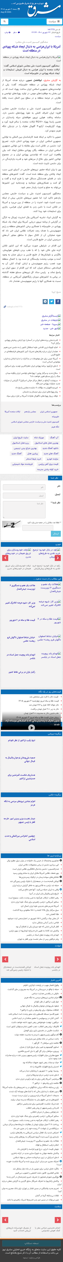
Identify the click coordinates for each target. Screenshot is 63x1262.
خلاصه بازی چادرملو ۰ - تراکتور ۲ (46, 1083)
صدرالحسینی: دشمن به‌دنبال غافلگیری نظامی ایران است (35, 869)
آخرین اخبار (56, 980)
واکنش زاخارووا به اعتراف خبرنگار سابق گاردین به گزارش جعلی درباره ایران (31, 1183)
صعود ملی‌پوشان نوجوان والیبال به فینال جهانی (20, 759)
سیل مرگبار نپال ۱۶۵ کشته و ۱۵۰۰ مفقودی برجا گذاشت (36, 910)
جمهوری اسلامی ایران (48, 411)
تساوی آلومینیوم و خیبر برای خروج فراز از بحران (39, 1047)
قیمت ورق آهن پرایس (48, 464)
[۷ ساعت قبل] (48, 643)
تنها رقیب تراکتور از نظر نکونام (21, 740)
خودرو (58, 544)
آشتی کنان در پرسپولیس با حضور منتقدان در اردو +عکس (35, 1018)
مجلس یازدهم (30, 411)
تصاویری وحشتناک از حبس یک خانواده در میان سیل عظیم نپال (33, 860)
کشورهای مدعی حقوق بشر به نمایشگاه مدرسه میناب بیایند (35, 1099)
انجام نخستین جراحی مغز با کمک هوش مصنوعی (47, 1229)
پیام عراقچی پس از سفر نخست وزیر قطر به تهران (38, 939)
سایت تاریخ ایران (20, 437)
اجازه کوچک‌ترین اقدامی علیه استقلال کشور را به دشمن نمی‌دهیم (31, 347)
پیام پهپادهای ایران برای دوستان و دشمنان (40, 391)
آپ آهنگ (54, 437)
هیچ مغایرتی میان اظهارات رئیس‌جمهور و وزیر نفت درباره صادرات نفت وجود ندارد (33, 1057)
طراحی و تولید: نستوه (31, 1257)
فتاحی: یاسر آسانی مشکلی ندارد (45, 922)
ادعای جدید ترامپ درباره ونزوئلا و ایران (42, 1075)
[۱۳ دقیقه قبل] (48, 746)
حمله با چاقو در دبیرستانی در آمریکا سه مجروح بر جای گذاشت (33, 989)
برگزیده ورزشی (54, 734)
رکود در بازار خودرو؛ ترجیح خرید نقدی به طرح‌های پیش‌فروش (46, 567)
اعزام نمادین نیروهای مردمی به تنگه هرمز (19, 803)
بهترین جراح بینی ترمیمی (25, 448)
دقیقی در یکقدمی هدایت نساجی (45, 993)
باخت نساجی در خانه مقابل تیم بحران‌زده (42, 1038)
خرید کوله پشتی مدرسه (47, 469)
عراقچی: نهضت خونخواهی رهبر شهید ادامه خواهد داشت (35, 1022)
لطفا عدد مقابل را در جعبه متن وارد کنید (44, 522)
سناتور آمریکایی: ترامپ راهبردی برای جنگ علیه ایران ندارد (35, 902)
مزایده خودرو (52, 459)
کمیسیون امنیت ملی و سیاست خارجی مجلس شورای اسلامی (35, 421)
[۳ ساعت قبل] (48, 591)
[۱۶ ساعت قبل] (46, 1217)
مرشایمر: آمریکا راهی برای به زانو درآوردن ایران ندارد (37, 1079)
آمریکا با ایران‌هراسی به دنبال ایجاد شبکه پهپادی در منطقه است (31, 48)
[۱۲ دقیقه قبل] (48, 806)
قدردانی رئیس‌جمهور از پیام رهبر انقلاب (42, 1108)
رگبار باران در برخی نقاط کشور (21, 672)
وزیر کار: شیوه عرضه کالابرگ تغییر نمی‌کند (20, 604)
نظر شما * (55, 503)
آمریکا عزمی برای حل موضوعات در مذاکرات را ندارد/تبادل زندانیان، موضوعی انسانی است (31, 360)
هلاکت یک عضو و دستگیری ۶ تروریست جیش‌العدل (22, 587)
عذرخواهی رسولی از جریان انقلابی (45, 1112)
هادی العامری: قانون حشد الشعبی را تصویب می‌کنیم (37, 1173)
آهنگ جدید (16, 453)
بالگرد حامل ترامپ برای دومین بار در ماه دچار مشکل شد (36, 1168)
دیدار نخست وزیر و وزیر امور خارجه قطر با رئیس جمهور (19, 820)
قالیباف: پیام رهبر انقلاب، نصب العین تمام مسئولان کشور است (32, 1026)
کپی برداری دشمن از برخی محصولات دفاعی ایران (38, 864)
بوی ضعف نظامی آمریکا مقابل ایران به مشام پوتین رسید (36, 873)
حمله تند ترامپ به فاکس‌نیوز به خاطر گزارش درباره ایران (35, 885)
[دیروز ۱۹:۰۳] (48, 824)
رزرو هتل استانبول (20, 443)
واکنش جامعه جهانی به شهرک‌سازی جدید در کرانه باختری (35, 1153)
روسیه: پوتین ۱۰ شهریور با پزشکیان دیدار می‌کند (39, 1070)
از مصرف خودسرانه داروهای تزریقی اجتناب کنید (18, 1229)
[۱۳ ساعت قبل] (48, 677)
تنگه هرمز (55, 426)
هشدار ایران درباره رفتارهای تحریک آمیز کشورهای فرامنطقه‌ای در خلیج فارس (32, 353)
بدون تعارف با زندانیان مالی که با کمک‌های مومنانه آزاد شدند (32, 723)
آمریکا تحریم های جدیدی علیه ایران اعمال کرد (40, 906)
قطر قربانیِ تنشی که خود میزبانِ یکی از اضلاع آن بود (37, 926)
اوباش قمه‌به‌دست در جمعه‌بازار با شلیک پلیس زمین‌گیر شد (34, 881)
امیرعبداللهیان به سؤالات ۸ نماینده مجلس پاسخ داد (36, 387)
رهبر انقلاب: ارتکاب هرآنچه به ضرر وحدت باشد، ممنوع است (33, 897)
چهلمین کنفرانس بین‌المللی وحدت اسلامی (20, 837)
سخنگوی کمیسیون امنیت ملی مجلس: (31, 42)
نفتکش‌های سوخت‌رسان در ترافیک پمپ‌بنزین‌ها (39, 877)
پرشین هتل (32, 453)
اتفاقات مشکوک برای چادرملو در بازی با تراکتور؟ (39, 1010)
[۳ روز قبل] (46, 555)
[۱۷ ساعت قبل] (17, 1217)
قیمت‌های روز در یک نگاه (49, 692)
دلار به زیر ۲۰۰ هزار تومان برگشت (45, 709)
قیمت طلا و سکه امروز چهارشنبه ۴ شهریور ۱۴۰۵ (38, 701)
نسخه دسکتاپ (31, 1243)
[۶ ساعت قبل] (48, 608)
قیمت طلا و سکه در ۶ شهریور (22, 620)
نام (58, 486)
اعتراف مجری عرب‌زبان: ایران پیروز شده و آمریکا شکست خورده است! (34, 1163)
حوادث (58, 946)
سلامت (58, 1206)
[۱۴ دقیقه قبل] (48, 763)
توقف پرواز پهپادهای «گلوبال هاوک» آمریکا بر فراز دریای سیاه (32, 396)
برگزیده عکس (55, 794)
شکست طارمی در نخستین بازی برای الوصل (41, 1030)
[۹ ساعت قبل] (48, 660)
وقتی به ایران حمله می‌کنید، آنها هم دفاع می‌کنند (38, 889)
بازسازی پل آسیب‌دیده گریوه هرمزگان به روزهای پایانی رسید (34, 1136)
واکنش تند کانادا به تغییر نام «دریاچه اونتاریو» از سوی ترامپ (34, 930)
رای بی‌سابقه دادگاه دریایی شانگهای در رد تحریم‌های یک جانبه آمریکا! (30, 1087)
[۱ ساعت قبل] (48, 780)
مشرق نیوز (37, 8)
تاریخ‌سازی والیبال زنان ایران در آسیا (44, 893)
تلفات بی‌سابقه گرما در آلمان (47, 1195)
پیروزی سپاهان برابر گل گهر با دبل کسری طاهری (38, 1051)
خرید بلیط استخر (33, 459)
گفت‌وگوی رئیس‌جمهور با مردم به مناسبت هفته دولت (36, 1034)
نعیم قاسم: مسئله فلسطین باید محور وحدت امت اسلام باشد (33, 1014)
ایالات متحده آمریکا (12, 411)
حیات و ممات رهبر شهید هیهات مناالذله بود (41, 1062)
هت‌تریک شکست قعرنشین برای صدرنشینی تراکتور (21, 776)
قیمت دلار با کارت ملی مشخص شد (44, 696)
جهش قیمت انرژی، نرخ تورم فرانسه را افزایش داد (38, 1149)
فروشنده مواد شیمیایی (22, 464)
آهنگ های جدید (51, 453)
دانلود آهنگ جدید (50, 448)
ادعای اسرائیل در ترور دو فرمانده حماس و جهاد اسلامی (36, 1157)
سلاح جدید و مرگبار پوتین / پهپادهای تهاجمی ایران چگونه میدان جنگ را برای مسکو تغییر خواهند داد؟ (33, 375)
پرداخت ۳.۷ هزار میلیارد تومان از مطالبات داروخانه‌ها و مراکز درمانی (31, 1124)
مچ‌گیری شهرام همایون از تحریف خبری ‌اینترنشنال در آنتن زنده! (33, 1177)
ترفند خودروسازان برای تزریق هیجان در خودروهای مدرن (18, 567)
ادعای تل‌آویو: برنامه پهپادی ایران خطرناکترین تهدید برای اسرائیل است (32, 367)
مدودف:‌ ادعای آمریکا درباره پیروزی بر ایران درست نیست (35, 1095)
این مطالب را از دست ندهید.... (47, 579)
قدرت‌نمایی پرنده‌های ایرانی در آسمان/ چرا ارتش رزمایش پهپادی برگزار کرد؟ (32, 342)
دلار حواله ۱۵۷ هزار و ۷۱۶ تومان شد (44, 705)
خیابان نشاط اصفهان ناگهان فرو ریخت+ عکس (21, 639)
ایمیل (57, 494)
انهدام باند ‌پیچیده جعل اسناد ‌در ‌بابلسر (21, 656)
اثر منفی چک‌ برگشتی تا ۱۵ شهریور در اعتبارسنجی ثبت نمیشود (33, 918)
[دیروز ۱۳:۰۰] (48, 841)
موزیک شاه (39, 437)
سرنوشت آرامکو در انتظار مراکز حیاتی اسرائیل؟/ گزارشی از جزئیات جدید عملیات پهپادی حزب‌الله (32, 382)
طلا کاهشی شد (52, 914)
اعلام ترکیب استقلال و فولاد (47, 1145)
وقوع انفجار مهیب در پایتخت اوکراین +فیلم (41, 985)
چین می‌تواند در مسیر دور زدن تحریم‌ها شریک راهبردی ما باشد (33, 1199)
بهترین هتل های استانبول (46, 443)
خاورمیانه (55, 416)
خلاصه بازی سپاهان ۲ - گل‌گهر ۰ (45, 1043)
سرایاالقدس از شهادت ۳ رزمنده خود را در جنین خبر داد (36, 1128)
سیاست (53, 21)
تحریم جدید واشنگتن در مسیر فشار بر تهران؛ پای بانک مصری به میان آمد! (31, 1190)
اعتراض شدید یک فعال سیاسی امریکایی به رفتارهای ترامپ (34, 1132)
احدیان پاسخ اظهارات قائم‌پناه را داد (44, 1066)
